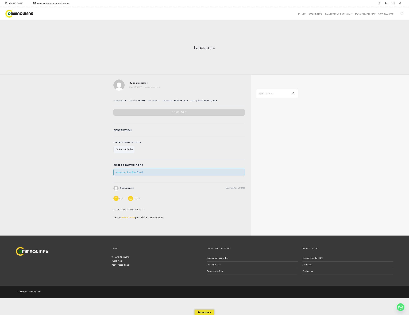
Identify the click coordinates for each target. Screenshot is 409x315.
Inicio (302, 13)
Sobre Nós (315, 13)
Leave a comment (152, 86)
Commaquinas (140, 83)
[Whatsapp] (400, 307)
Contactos (386, 13)
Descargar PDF (365, 13)
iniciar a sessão (128, 217)
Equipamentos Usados (217, 258)
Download (179, 112)
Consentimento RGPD (313, 258)
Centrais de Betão (124, 149)
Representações (215, 271)
